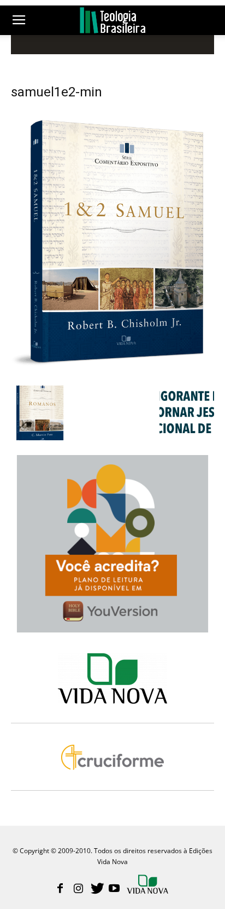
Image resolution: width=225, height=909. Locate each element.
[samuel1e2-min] (112, 374)
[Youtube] (114, 889)
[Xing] (148, 885)
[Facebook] (60, 889)
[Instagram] (78, 889)
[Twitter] (96, 889)
